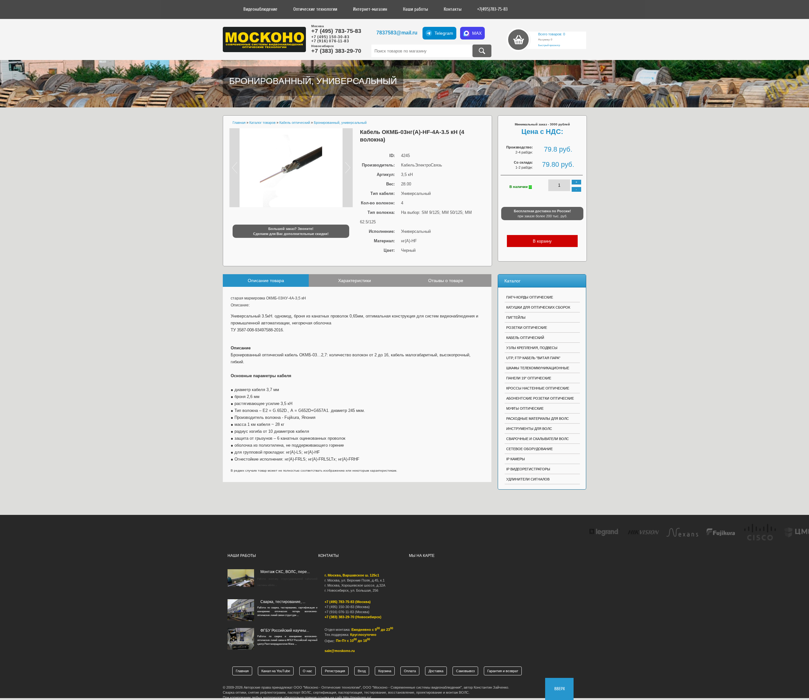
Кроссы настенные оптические (537, 388)
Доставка (436, 671)
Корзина (384, 671)
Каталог (512, 280)
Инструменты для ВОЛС (529, 429)
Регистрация (335, 671)
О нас (307, 671)
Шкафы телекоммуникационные (537, 368)
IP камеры (515, 459)
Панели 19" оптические (528, 378)
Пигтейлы (516, 317)
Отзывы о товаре (445, 280)
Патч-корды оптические (529, 297)
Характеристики (354, 280)
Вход (362, 671)
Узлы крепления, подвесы (531, 348)
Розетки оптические (526, 327)
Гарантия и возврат (502, 671)
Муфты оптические (525, 408)
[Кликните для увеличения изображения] (291, 167)
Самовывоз (465, 671)
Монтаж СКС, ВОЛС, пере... (285, 572)
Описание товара (266, 280)
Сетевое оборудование (529, 449)
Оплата (410, 671)
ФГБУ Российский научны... (284, 630)
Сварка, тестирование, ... (282, 602)
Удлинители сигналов (528, 479)
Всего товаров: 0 (551, 34)
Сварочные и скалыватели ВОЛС (537, 439)
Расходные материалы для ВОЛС (537, 418)
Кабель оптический (525, 338)
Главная (242, 671)
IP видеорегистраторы (528, 469)
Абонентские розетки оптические (540, 398)
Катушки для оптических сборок (538, 307)
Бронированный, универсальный (313, 81)
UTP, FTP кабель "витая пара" (533, 358)
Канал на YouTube (275, 671)
